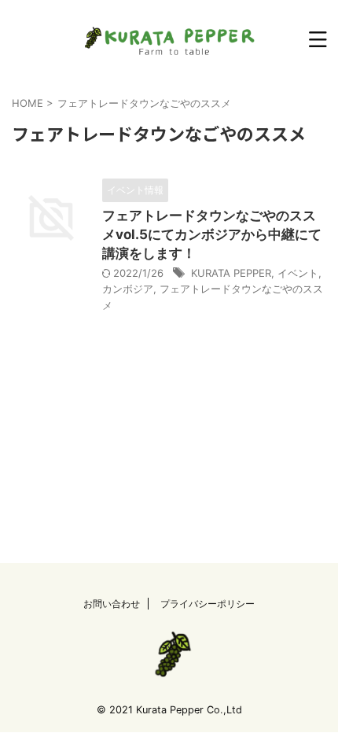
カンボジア (127, 288)
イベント (297, 273)
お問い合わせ (111, 604)
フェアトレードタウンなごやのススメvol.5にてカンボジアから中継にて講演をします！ (211, 234)
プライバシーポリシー (207, 604)
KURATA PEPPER (231, 273)
